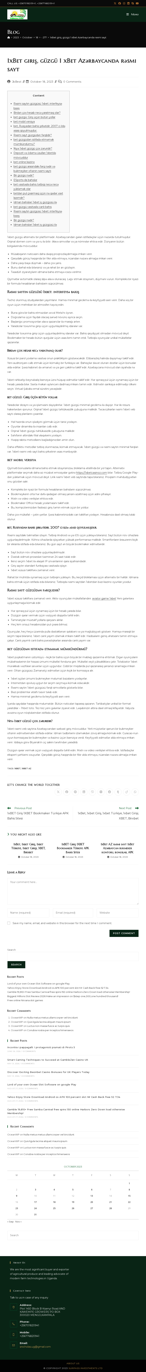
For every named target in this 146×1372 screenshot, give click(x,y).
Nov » (18, 1221)
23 (16, 1208)
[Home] (8, 37)
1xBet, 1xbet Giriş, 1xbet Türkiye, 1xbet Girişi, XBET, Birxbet (28, 848)
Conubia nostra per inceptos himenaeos (50, 1030)
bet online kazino (24, 162)
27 (91, 1208)
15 (129, 1195)
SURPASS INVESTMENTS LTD (86, 1368)
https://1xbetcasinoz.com (91, 472)
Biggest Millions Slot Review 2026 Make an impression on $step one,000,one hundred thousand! (62, 996)
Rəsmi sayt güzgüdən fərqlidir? (33, 135)
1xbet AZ (26, 768)
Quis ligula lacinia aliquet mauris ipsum (49, 1021)
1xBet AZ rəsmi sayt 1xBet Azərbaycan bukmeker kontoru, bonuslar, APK (117, 848)
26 (73, 1208)
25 (54, 1208)
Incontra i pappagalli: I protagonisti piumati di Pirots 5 (41, 1047)
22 (129, 1202)
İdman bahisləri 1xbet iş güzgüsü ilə (35, 202)
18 (54, 1202)
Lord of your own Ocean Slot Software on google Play (38, 983)
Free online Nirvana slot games (25, 1000)
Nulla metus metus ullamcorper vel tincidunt (52, 1017)
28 (110, 1208)
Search (11, 949)
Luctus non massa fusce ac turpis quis (48, 1026)
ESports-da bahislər (25, 180)
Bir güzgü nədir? (24, 175)
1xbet (17, 768)
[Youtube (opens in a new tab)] (137, 3)
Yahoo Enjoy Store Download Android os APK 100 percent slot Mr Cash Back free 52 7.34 (57, 987)
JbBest (17, 81)
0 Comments (72, 81)
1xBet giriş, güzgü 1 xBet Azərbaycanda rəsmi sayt (78, 37)
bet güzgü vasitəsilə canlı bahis (33, 206)
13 (91, 1195)
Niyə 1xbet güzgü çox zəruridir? (33, 148)
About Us (73, 1363)
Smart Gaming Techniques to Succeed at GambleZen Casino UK (47, 1059)
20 (91, 1202)
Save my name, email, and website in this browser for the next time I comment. (62, 923)
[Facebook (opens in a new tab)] (119, 3)
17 (35, 1202)
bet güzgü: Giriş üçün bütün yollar (34, 117)
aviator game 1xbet (104, 598)
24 (35, 1208)
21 (110, 1202)
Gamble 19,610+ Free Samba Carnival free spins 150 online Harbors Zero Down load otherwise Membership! (68, 992)
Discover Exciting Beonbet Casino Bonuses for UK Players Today (48, 1072)
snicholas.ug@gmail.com (35, 1346)
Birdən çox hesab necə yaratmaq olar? (37, 112)
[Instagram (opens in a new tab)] (124, 3)
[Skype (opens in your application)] (133, 3)
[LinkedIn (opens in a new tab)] (128, 3)
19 (73, 1202)
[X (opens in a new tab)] (115, 3)
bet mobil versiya (24, 121)
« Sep (10, 1221)
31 (35, 1214)
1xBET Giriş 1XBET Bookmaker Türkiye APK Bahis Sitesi (73, 848)
